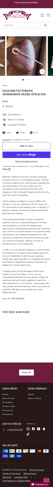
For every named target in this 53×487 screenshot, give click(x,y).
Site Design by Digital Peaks (16, 481)
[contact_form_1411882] (46, 480)
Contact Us (8, 410)
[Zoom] (42, 71)
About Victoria (36, 470)
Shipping (6, 140)
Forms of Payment (12, 473)
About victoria (34, 398)
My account (8, 414)
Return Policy (30, 473)
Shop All (26, 372)
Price (5, 101)
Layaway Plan (21, 477)
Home (5, 85)
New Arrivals (8, 398)
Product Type (9, 406)
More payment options (26, 161)
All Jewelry (8, 402)
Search (31, 394)
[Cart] (42, 15)
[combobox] (26, 25)
